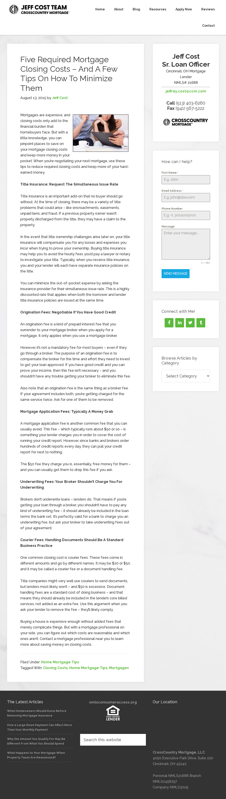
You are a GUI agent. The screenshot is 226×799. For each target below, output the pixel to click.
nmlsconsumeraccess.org (113, 702)
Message (168, 226)
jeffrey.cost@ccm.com (186, 91)
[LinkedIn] (179, 322)
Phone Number (172, 208)
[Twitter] (190, 322)
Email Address (172, 190)
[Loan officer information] (186, 123)
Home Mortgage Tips (60, 662)
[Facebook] (169, 322)
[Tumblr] (200, 322)
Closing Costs (55, 668)
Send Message (175, 273)
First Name (170, 172)
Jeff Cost (40, 9)
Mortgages (119, 668)
